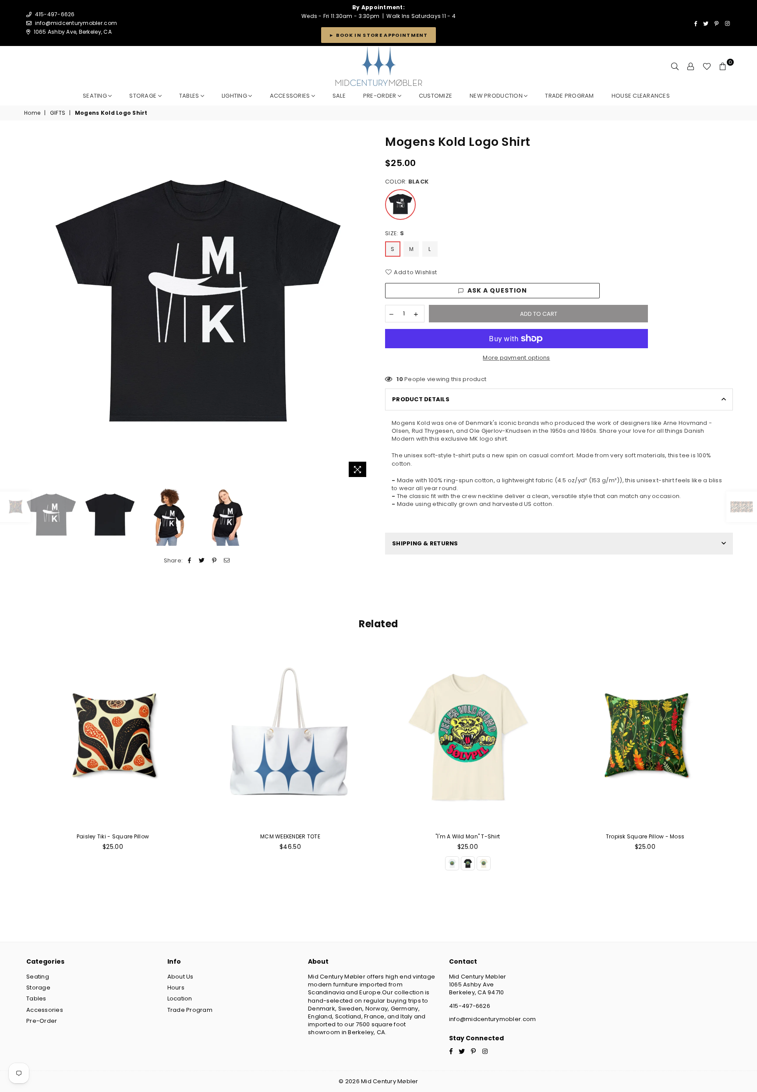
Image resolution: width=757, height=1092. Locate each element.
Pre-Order (41, 1021)
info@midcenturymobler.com (76, 23)
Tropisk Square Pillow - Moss (645, 836)
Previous (31, 307)
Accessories (290, 96)
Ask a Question (497, 290)
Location (179, 998)
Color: (406, 182)
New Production (497, 96)
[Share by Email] (226, 561)
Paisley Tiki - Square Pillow (113, 836)
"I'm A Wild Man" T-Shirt (467, 836)
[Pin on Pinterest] (214, 561)
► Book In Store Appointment (378, 35)
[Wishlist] (707, 66)
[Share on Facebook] (190, 561)
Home (32, 113)
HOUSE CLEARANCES (641, 96)
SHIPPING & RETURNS (425, 543)
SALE (339, 96)
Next (364, 307)
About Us (180, 976)
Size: (394, 233)
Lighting (235, 96)
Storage (143, 96)
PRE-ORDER (380, 96)
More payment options (516, 358)
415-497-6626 (469, 1006)
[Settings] (691, 66)
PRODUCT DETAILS (420, 399)
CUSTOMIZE (435, 96)
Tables (190, 96)
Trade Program (189, 1010)
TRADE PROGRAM (569, 96)
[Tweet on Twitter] (202, 561)
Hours (175, 987)
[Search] (675, 66)
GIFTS (57, 113)
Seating (95, 96)
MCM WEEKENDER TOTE (290, 836)
